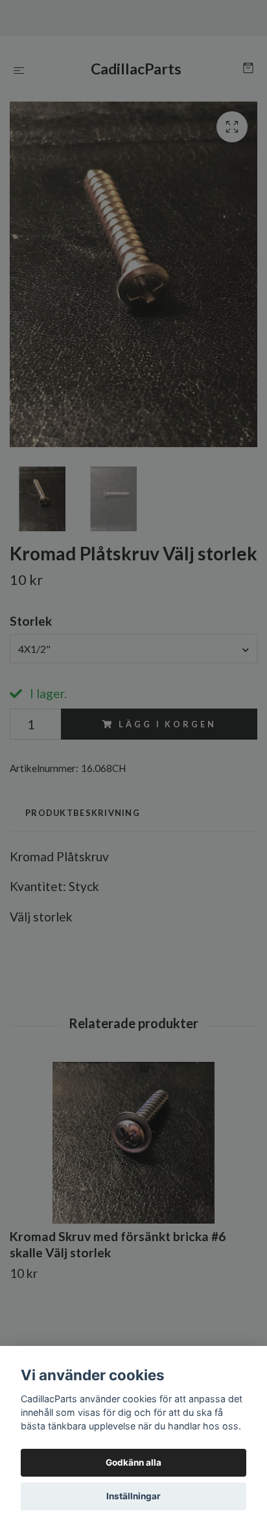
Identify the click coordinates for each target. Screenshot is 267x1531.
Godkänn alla (133, 1462)
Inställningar (133, 1496)
